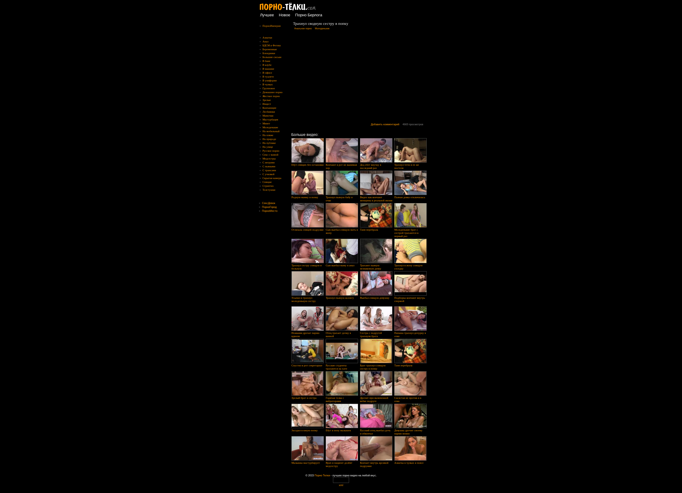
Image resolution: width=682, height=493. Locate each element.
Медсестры (269, 158)
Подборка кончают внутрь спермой (409, 299)
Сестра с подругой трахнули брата (371, 335)
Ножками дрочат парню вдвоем (305, 335)
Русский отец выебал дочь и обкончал (375, 432)
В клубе (267, 65)
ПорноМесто (269, 210)
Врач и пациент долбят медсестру (339, 464)
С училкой (268, 174)
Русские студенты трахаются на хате (336, 367)
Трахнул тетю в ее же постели (406, 166)
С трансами (269, 170)
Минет (266, 123)
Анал (265, 41)
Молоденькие (322, 28)
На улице (267, 146)
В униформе (269, 80)
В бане (266, 61)
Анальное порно (303, 28)
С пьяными (268, 166)
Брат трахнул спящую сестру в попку (373, 367)
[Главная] (290, 10)
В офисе (267, 72)
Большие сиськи (271, 57)
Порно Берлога (308, 15)
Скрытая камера (271, 178)
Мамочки (267, 115)
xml (341, 485)
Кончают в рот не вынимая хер (341, 166)
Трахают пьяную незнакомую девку (370, 267)
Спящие (267, 182)
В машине (268, 68)
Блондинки (268, 53)
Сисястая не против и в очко (407, 399)
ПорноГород (269, 206)
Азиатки (267, 37)
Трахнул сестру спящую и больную (306, 267)
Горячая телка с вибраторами (335, 399)
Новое (284, 15)
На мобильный (271, 131)
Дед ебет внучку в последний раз (370, 166)
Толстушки (268, 189)
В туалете (268, 76)
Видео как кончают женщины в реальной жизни (376, 199)
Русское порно (270, 150)
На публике (269, 143)
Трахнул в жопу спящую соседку (408, 267)
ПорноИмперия (271, 25)
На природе (269, 139)
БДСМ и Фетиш (271, 45)
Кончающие (269, 107)
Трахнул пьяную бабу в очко (339, 199)
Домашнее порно (272, 92)
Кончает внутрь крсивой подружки (374, 464)
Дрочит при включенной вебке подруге (374, 399)
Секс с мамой (270, 154)
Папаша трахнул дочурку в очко (410, 335)
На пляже (267, 135)
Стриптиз (268, 185)
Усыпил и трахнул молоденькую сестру (303, 299)
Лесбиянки (268, 111)
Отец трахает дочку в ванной (338, 335)
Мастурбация (270, 119)
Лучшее (267, 15)
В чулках (267, 84)
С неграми (268, 162)
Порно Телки (322, 475)
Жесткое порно (271, 96)
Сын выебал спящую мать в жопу (342, 231)
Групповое (268, 88)
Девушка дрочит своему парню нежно (408, 432)
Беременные (269, 49)
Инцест (266, 104)
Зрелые (266, 100)
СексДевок (268, 203)
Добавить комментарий (385, 124)
